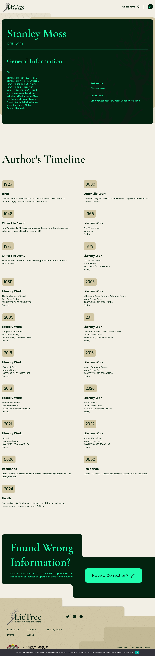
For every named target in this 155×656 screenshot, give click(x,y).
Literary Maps (54, 629)
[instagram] (74, 617)
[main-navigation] (150, 6)
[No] (152, 652)
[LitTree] (13, 7)
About (30, 634)
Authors (31, 629)
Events (10, 634)
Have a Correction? (110, 575)
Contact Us (128, 6)
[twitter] (68, 617)
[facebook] (81, 617)
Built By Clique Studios (141, 648)
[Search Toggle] (138, 6)
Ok (137, 652)
